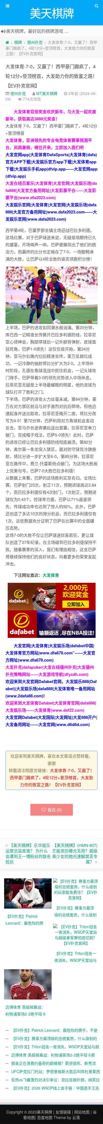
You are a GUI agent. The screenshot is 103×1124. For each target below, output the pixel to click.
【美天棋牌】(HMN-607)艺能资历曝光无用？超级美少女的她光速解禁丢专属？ (75, 853)
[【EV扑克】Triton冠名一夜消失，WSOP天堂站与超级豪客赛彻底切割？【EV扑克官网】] (76, 934)
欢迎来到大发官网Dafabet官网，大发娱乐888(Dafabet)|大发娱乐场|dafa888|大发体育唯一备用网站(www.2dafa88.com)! (51, 688)
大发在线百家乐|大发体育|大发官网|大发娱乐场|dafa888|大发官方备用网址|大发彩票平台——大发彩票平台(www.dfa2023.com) (51, 190)
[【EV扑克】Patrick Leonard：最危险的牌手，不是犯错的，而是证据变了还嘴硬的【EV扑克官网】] (28, 892)
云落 (76, 1117)
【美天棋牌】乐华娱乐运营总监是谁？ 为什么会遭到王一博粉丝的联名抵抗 (28, 853)
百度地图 (44, 1117)
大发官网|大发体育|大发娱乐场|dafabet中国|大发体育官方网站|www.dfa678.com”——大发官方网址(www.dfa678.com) (50, 653)
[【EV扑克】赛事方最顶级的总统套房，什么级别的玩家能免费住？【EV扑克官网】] (76, 888)
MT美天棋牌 (46, 93)
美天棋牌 (44, 1112)
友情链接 (63, 1112)
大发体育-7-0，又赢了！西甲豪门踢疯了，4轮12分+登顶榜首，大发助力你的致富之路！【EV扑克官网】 (51, 76)
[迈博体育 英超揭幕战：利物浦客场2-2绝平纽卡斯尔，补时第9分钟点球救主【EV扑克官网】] (28, 983)
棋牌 (18, 42)
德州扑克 (35, 42)
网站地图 (82, 1112)
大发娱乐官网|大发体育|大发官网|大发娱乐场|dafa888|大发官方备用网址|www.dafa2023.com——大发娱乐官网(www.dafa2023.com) (51, 212)
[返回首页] (7, 42)
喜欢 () (55, 809)
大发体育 (51, 575)
